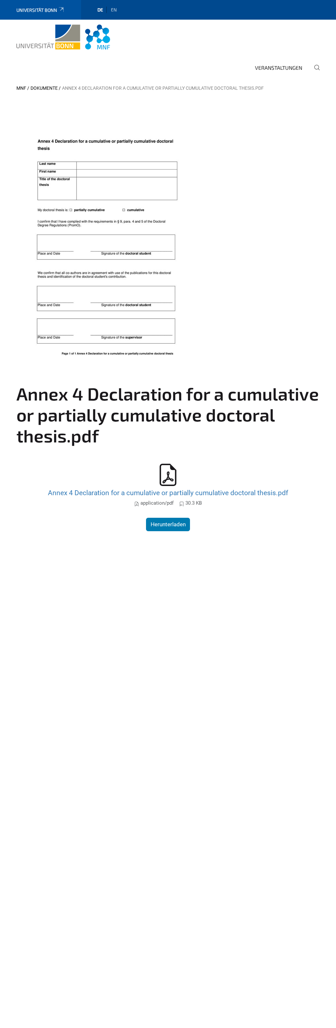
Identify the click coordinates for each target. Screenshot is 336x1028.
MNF (21, 88)
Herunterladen (168, 524)
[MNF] (63, 37)
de (100, 9)
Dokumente (44, 88)
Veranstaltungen (278, 68)
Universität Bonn (36, 10)
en (114, 9)
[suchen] (314, 72)
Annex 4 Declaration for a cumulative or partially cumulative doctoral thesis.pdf (168, 493)
